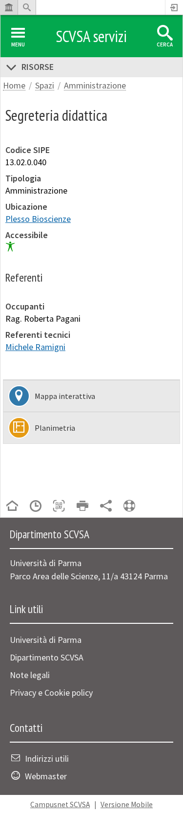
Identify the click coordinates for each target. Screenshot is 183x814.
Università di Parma (45, 639)
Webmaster (46, 776)
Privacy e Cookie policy (51, 692)
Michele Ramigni (35, 346)
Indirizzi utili (47, 758)
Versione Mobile (127, 804)
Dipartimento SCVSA (46, 657)
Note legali (30, 675)
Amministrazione (95, 85)
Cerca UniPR (27, 7)
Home (14, 85)
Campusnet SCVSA (60, 804)
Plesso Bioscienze (38, 218)
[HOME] (12, 506)
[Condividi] (106, 506)
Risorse (37, 66)
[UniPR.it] (9, 7)
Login (174, 7)
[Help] (129, 506)
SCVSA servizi (91, 36)
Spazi (44, 85)
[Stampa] (82, 506)
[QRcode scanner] (59, 506)
